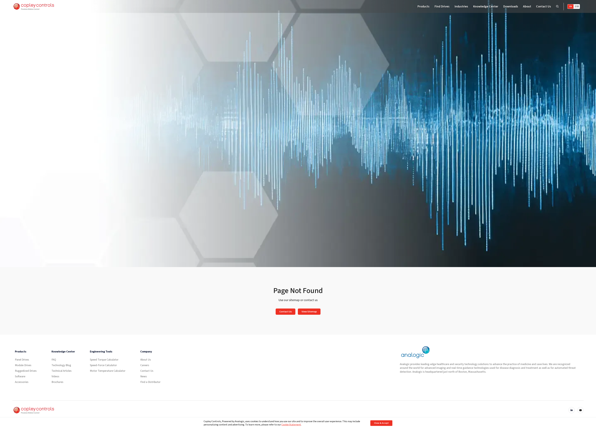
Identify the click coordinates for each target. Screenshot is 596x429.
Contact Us (543, 6)
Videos (55, 376)
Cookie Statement (291, 424)
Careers (144, 365)
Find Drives (441, 6)
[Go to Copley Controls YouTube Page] (580, 410)
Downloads (510, 6)
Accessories (21, 382)
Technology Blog (61, 365)
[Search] (557, 6)
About (527, 6)
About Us (145, 360)
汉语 (577, 6)
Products (423, 6)
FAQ (54, 360)
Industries (461, 6)
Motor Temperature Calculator (107, 371)
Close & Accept (381, 423)
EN (570, 6)
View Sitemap (309, 311)
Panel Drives (22, 360)
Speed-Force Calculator (103, 365)
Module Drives (23, 365)
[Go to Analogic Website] (415, 352)
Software (20, 376)
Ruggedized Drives (26, 371)
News (143, 376)
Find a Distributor (150, 382)
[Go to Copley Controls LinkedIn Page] (571, 410)
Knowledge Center (485, 6)
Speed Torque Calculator (104, 360)
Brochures (57, 382)
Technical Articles (62, 371)
